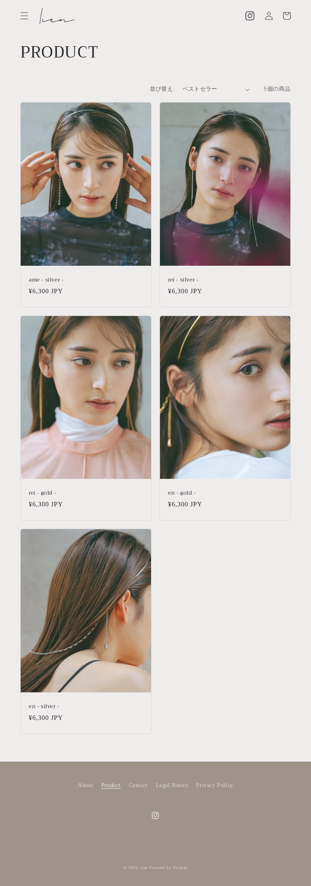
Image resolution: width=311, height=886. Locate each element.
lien (144, 867)
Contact (138, 785)
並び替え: (162, 89)
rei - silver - (183, 280)
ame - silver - (46, 280)
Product (111, 785)
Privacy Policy (214, 785)
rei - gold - (42, 493)
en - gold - (182, 493)
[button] (24, 16)
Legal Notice (172, 785)
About (85, 785)
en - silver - (44, 706)
